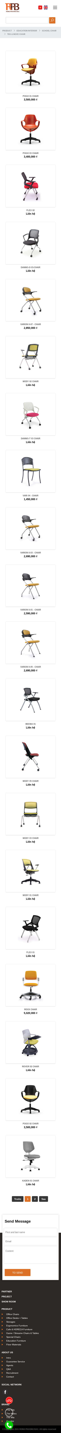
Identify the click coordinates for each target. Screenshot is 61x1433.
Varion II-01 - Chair (30, 610)
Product (7, 31)
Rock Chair (30, 1009)
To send (17, 1272)
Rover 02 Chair (30, 1066)
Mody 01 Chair (30, 895)
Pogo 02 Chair (30, 1123)
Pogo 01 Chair (30, 96)
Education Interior (27, 31)
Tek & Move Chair (16, 34)
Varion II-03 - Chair (30, 553)
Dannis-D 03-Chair (30, 267)
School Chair (49, 31)
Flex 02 (30, 210)
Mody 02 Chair (30, 381)
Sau (43, 1199)
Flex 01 (30, 952)
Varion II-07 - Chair (30, 324)
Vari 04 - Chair (30, 495)
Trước (17, 1199)
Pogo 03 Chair (30, 153)
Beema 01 (30, 724)
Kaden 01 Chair (30, 1181)
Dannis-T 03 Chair (30, 438)
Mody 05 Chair (30, 781)
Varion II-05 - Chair (30, 667)
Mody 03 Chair (30, 838)
